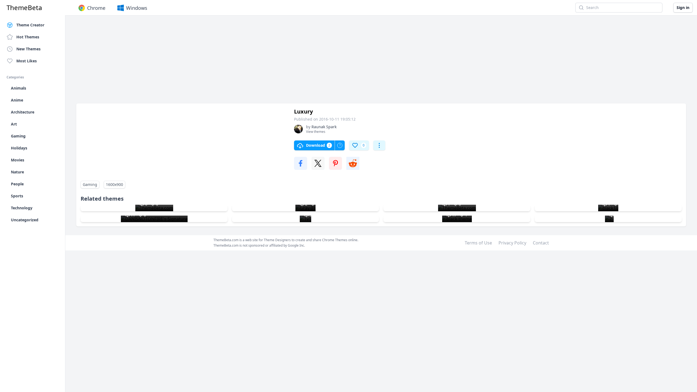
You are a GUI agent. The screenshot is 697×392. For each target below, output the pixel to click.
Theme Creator (30, 24)
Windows (136, 8)
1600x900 (114, 184)
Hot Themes (27, 36)
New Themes (28, 48)
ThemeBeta (24, 7)
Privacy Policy (512, 243)
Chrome (96, 8)
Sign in (683, 7)
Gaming (90, 184)
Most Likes (26, 60)
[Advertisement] (239, 62)
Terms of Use (478, 243)
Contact (541, 243)
